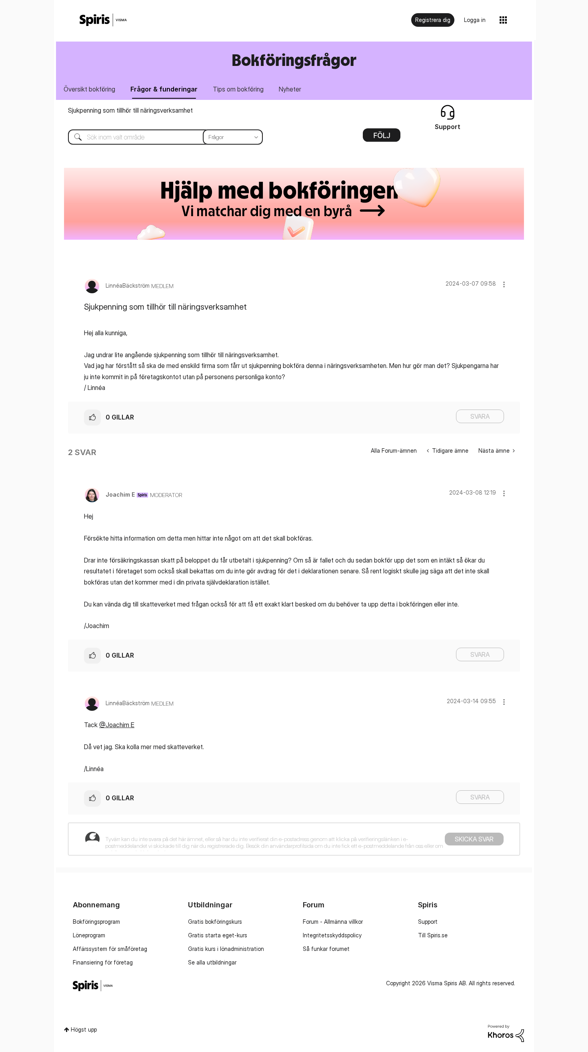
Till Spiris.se (433, 935)
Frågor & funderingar (164, 89)
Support (428, 921)
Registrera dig (432, 19)
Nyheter (290, 89)
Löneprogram (89, 935)
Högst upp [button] (84, 1029)
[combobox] (159, 137)
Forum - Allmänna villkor (333, 921)
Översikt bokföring (89, 89)
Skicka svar (474, 839)
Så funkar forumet (326, 948)
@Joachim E (116, 725)
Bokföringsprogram (96, 921)
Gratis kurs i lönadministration (226, 948)
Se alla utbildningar (212, 962)
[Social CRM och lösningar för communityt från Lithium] (506, 1032)
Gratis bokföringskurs (215, 921)
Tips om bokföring (238, 89)
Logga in (475, 19)
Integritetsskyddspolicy (332, 935)
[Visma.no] (103, 20)
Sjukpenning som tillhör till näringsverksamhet (130, 110)
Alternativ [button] (381, 137)
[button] (504, 284)
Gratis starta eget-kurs (217, 935)
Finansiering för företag (103, 962)
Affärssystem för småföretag (110, 948)
